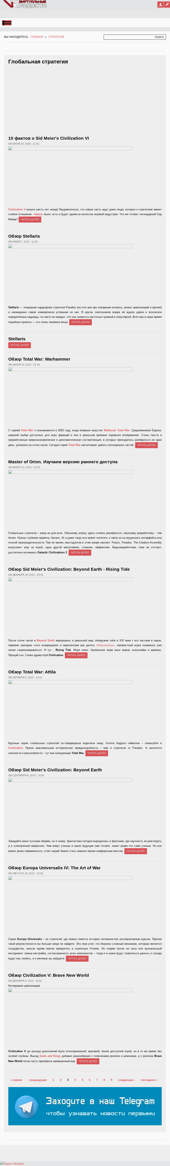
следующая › (126, 1079)
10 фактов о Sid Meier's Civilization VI (48, 138)
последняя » (149, 1079)
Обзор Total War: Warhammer (39, 359)
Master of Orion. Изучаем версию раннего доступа (63, 461)
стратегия (56, 36)
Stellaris (17, 338)
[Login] (160, 4)
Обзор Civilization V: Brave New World (48, 975)
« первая (16, 1079)
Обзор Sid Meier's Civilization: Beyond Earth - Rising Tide (69, 569)
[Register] (167, 4)
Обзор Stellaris (24, 236)
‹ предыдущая (37, 1079)
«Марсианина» (105, 645)
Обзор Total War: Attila (32, 671)
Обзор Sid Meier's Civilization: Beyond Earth (55, 769)
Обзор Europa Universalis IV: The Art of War (54, 867)
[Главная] (25, 7)
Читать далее (30, 219)
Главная (37, 36)
